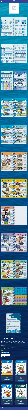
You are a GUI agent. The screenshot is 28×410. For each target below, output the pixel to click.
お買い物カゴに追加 (6, 352)
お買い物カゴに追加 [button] (7, 379)
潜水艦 (4, 356)
